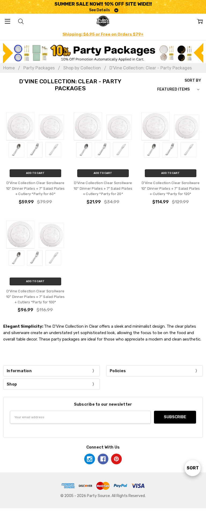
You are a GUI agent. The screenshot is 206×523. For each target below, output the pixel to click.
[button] (103, 53)
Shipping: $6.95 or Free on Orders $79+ (103, 34)
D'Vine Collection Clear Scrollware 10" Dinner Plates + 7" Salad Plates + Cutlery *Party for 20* (103, 188)
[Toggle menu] (7, 21)
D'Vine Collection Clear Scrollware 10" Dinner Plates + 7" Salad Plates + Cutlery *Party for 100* (35, 296)
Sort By (193, 80)
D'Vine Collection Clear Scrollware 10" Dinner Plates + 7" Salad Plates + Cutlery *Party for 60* (35, 188)
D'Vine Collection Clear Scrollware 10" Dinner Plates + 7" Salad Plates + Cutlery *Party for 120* (170, 188)
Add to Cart (35, 173)
